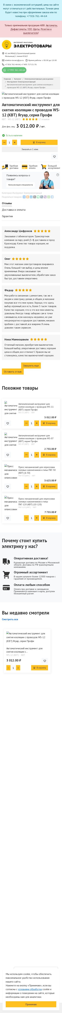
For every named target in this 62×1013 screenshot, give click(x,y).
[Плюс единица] (14, 142)
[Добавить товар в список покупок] (54, 156)
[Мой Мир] (31, 196)
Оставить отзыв (13, 371)
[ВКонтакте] (24, 196)
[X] (34, 196)
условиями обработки (30, 989)
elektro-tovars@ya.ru (14, 60)
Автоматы (51, 25)
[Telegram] (52, 196)
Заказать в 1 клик (30, 149)
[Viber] (45, 196)
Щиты (36, 29)
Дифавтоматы (18, 29)
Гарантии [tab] (7, 216)
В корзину (40, 142)
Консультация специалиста (20, 185)
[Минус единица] (4, 142)
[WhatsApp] (48, 196)
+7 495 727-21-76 (29, 64)
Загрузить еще (31, 365)
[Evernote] (38, 196)
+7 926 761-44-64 (13, 64)
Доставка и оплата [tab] (13, 209)
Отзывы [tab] (7, 203)
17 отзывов (43, 119)
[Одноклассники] (27, 196)
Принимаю (31, 1004)
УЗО (30, 29)
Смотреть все (10, 619)
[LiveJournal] (41, 196)
